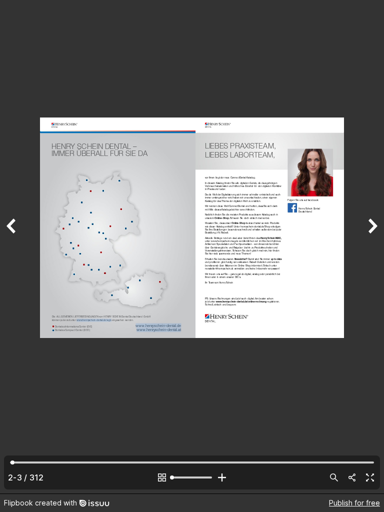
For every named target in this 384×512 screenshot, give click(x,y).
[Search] (334, 478)
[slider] (192, 477)
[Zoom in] (222, 478)
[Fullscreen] (370, 478)
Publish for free (354, 502)
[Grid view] (162, 478)
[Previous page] (12, 247)
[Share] (352, 478)
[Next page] (372, 247)
